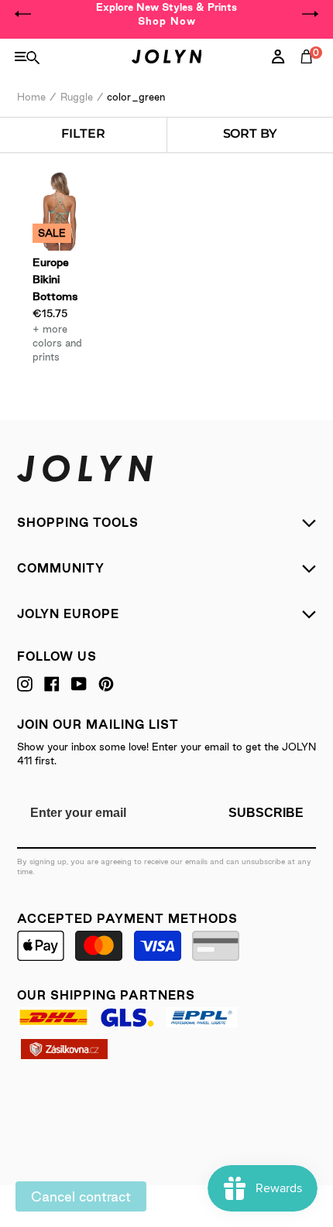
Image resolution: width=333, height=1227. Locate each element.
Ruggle (76, 96)
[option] (166, 14)
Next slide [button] (310, 14)
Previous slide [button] (23, 14)
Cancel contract (81, 1196)
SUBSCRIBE (266, 812)
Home (31, 96)
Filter (83, 133)
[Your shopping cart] (310, 73)
